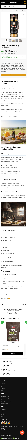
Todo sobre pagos (5, 398)
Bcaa (2, 390)
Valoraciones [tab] (5, 298)
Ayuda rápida (4, 403)
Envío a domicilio (5, 396)
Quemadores (4, 386)
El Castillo (13, 312)
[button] (24, 3)
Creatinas (3, 385)
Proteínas (3, 383)
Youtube (3, 416)
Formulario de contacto (7, 401)
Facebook (3, 409)
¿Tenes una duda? (13, 74)
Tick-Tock (3, 414)
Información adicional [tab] (6, 295)
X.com (2, 411)
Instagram (3, 412)
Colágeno (3, 388)
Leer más (13, 353)
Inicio (2, 10)
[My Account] (22, 3)
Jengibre (18, 312)
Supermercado (8, 10)
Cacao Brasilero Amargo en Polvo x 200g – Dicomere (11, 347)
